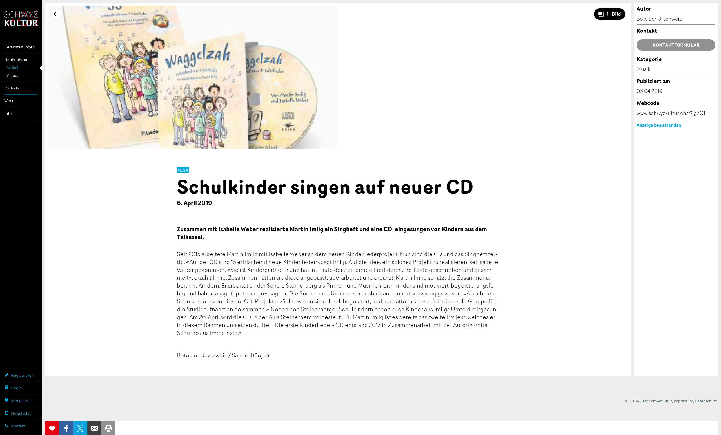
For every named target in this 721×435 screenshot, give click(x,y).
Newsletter (21, 413)
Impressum (683, 400)
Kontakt (18, 426)
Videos (12, 75)
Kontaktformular (676, 45)
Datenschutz (706, 400)
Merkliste (19, 400)
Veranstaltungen (19, 47)
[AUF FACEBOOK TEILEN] (66, 428)
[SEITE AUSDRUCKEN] (108, 428)
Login (16, 388)
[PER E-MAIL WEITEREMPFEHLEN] (94, 428)
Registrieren (22, 375)
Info (8, 113)
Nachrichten (15, 59)
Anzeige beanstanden (659, 125)
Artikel (12, 67)
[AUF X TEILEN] (80, 428)
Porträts (11, 88)
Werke (9, 101)
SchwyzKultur (21, 19)
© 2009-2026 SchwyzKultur (648, 400)
